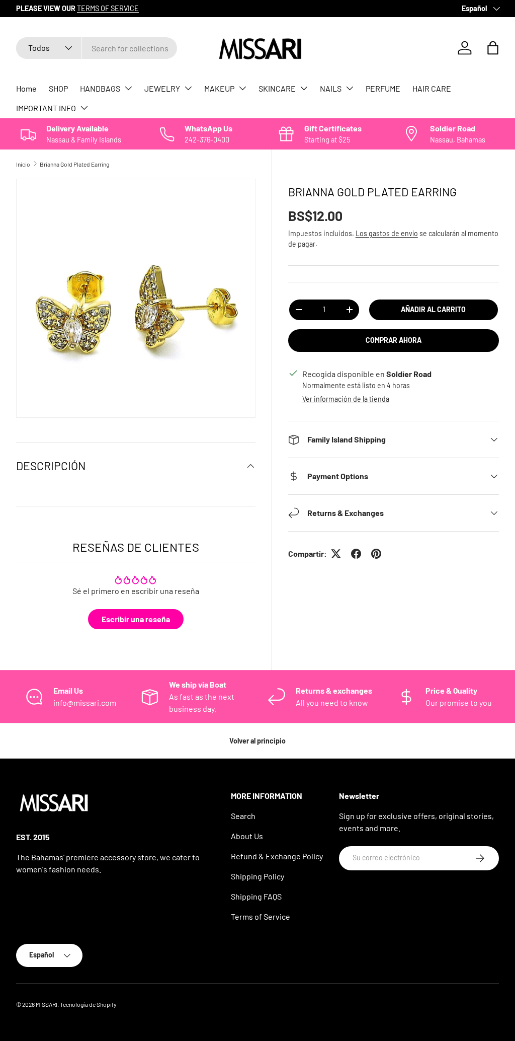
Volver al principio (257, 740)
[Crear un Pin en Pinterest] (376, 554)
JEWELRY (162, 88)
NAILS (330, 88)
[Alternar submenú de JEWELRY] (188, 88)
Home (26, 88)
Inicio (23, 164)
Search (243, 816)
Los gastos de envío (387, 233)
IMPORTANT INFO (46, 108)
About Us (247, 836)
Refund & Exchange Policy (277, 856)
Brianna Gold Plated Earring (74, 164)
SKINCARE (277, 88)
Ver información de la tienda (345, 399)
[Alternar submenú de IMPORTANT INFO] (84, 108)
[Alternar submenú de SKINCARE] (304, 88)
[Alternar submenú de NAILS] (350, 88)
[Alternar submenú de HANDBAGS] (128, 88)
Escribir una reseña (136, 619)
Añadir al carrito (433, 309)
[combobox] (96, 48)
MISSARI (46, 1004)
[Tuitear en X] (336, 554)
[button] (493, 48)
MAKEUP (219, 88)
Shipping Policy (257, 876)
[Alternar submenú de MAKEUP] (242, 88)
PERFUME (383, 88)
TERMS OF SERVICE (108, 8)
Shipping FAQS (256, 896)
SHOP (58, 88)
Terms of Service (260, 916)
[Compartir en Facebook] (356, 554)
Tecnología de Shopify (88, 1004)
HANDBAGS (100, 88)
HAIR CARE (431, 88)
